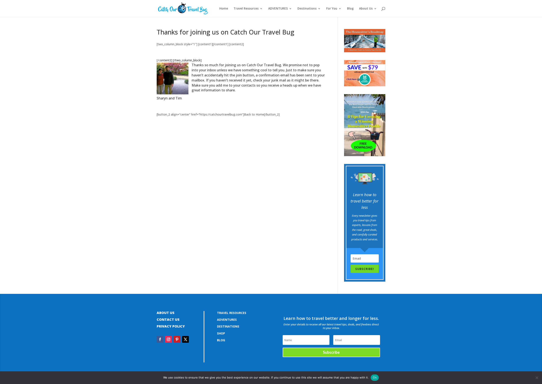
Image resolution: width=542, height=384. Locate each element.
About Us (366, 8)
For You (331, 8)
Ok (375, 377)
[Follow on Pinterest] (177, 339)
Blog (350, 8)
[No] (537, 378)
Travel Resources (246, 8)
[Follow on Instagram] (168, 339)
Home (223, 8)
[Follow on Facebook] (160, 339)
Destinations (307, 8)
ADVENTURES (278, 8)
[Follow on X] (185, 339)
